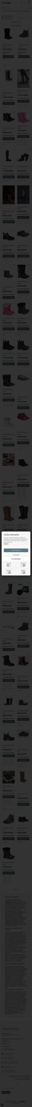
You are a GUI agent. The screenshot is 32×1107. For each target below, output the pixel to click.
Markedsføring (23, 563)
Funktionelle (8, 570)
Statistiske (23, 570)
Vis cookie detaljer (16, 558)
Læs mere (6, 543)
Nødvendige (8, 563)
